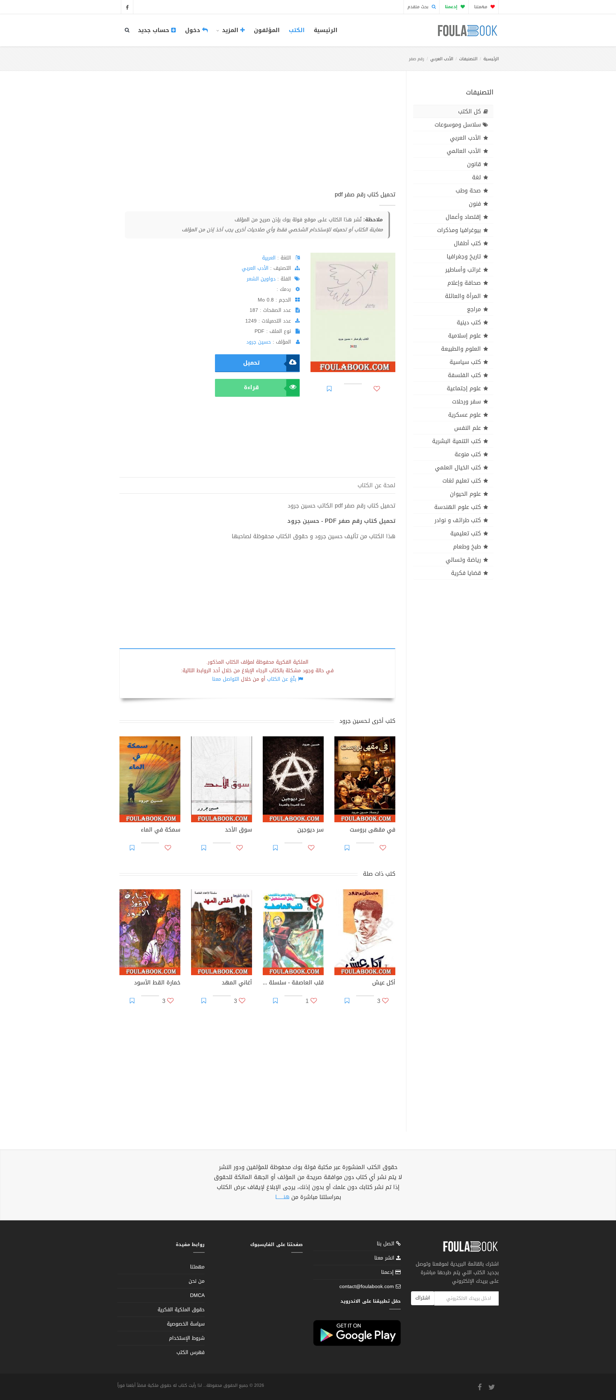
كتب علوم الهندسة (457, 507)
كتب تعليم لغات (461, 480)
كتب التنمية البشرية (456, 441)
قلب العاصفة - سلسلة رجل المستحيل (293, 983)
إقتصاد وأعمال (463, 216)
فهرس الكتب (190, 1352)
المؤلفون (267, 30)
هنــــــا (282, 1197)
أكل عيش (383, 983)
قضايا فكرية (466, 572)
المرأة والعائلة (463, 296)
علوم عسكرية (464, 414)
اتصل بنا (386, 1244)
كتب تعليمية (465, 533)
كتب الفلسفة (464, 375)
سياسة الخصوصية (186, 1324)
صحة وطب (468, 190)
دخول (193, 30)
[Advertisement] (257, 139)
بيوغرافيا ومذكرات (459, 230)
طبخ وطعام (467, 546)
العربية (269, 258)
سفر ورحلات (466, 401)
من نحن (197, 1281)
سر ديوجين (310, 830)
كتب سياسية (465, 361)
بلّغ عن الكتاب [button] (281, 679)
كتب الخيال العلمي (458, 467)
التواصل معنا (225, 679)
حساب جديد (154, 30)
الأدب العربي (441, 59)
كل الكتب (469, 111)
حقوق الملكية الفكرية (181, 1309)
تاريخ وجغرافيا (464, 256)
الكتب (297, 30)
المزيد (230, 30)
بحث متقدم (418, 7)
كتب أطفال (467, 243)
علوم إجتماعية (464, 388)
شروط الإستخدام (187, 1338)
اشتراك (422, 1298)
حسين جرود (258, 342)
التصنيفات (468, 59)
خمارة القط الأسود (157, 983)
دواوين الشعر (261, 279)
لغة (476, 177)
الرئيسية (326, 30)
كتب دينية (469, 322)
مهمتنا (481, 7)
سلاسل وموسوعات (458, 124)
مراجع (474, 309)
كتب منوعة (468, 454)
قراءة (251, 387)
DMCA (197, 1295)
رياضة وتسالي (463, 559)
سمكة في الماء (160, 830)
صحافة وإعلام (464, 282)
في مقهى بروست (372, 830)
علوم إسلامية (464, 335)
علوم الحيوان (465, 493)
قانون (474, 164)
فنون (475, 203)
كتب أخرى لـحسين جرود (367, 720)
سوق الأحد (238, 830)
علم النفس (467, 427)
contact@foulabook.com (366, 1286)
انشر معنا (385, 1258)
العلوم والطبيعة (461, 348)
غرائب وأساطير (463, 269)
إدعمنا (388, 1272)
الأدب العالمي (464, 150)
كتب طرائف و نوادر (458, 520)
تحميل (251, 362)
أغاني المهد (237, 983)
